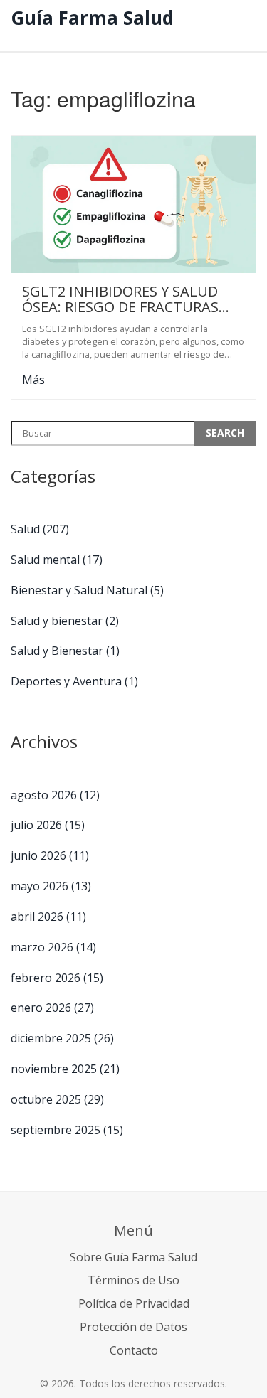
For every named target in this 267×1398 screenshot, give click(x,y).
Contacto (134, 1350)
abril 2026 (48, 916)
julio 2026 (48, 825)
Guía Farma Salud (92, 18)
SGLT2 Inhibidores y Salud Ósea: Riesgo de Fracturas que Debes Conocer (120, 299)
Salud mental (57, 559)
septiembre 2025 (67, 1130)
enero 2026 (52, 1007)
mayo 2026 (51, 886)
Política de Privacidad (133, 1303)
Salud (40, 529)
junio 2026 (50, 855)
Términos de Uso (133, 1280)
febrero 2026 (57, 978)
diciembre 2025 (62, 1038)
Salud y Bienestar (65, 650)
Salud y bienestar (65, 621)
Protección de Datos (133, 1327)
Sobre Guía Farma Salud (133, 1257)
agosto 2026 (55, 795)
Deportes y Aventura (74, 681)
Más (33, 380)
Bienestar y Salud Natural (87, 590)
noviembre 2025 (65, 1069)
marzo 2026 (53, 947)
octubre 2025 (57, 1099)
